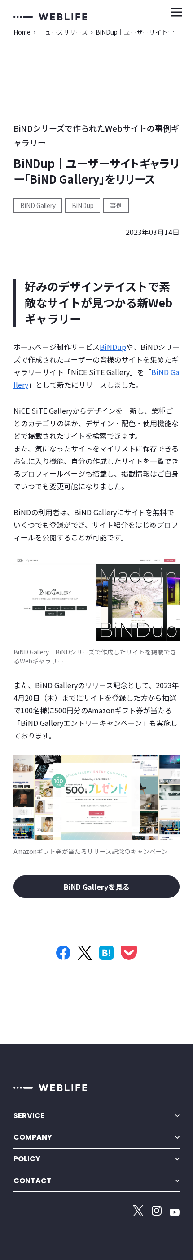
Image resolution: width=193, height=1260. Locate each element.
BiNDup (83, 205)
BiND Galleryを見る (97, 886)
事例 (116, 205)
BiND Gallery (38, 205)
